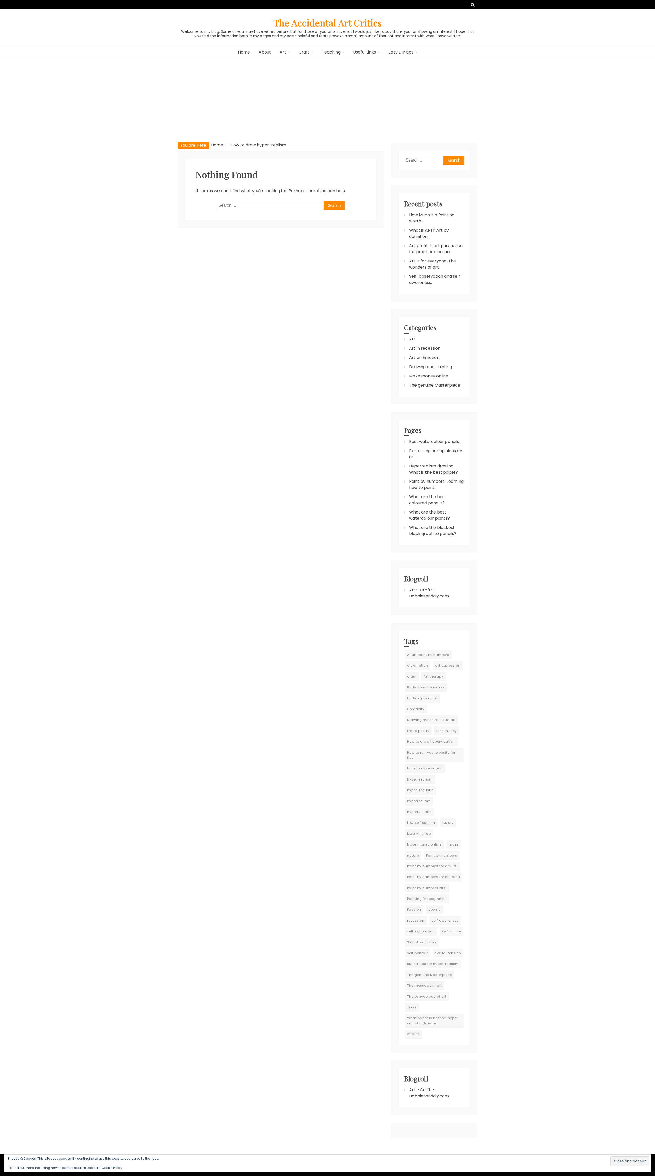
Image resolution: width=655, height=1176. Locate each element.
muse (454, 844)
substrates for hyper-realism (433, 963)
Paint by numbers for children (433, 877)
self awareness (445, 920)
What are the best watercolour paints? (429, 515)
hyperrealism (419, 801)
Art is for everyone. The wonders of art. (432, 264)
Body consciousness (426, 687)
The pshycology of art (426, 996)
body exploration (422, 698)
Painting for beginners (427, 898)
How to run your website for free (431, 755)
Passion (414, 909)
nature (413, 855)
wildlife (413, 1034)
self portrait (417, 953)
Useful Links (364, 52)
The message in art (424, 985)
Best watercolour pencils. (434, 441)
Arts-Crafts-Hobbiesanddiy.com (429, 593)
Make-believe (419, 833)
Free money (446, 731)
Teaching (331, 52)
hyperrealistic (419, 812)
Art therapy (433, 676)
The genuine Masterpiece (434, 385)
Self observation (421, 942)
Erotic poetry (418, 731)
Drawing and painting (430, 367)
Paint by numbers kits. (426, 888)
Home (244, 52)
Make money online (424, 844)
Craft (304, 52)
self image (451, 931)
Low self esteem (421, 822)
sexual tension (448, 953)
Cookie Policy (112, 1168)
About (265, 52)
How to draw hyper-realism (431, 741)
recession (415, 920)
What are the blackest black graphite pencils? (432, 531)
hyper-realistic (420, 790)
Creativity (415, 709)
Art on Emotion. (424, 357)
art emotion (417, 665)
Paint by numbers (441, 855)
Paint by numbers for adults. (432, 866)
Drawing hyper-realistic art (431, 720)
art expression (448, 665)
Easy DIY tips (400, 52)
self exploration (421, 931)
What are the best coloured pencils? (427, 500)
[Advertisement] (327, 97)
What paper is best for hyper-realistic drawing (433, 1020)
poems (434, 909)
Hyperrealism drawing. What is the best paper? (433, 469)
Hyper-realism (420, 779)
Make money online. (429, 376)
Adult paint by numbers (428, 655)
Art (283, 52)
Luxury (448, 822)
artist (412, 676)
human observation (425, 768)
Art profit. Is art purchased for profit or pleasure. (436, 249)
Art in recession (424, 348)
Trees (412, 1007)
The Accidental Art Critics (327, 22)
